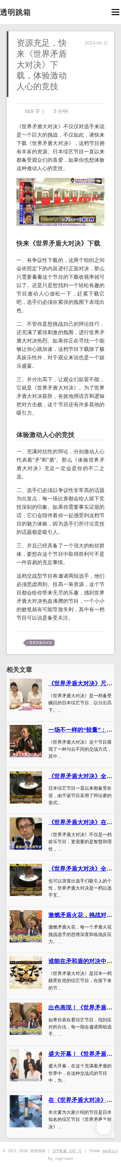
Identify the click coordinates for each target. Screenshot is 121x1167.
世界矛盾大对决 (40, 642)
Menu (115, 12)
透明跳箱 (15, 12)
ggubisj (110, 1151)
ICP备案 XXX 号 (67, 1151)
